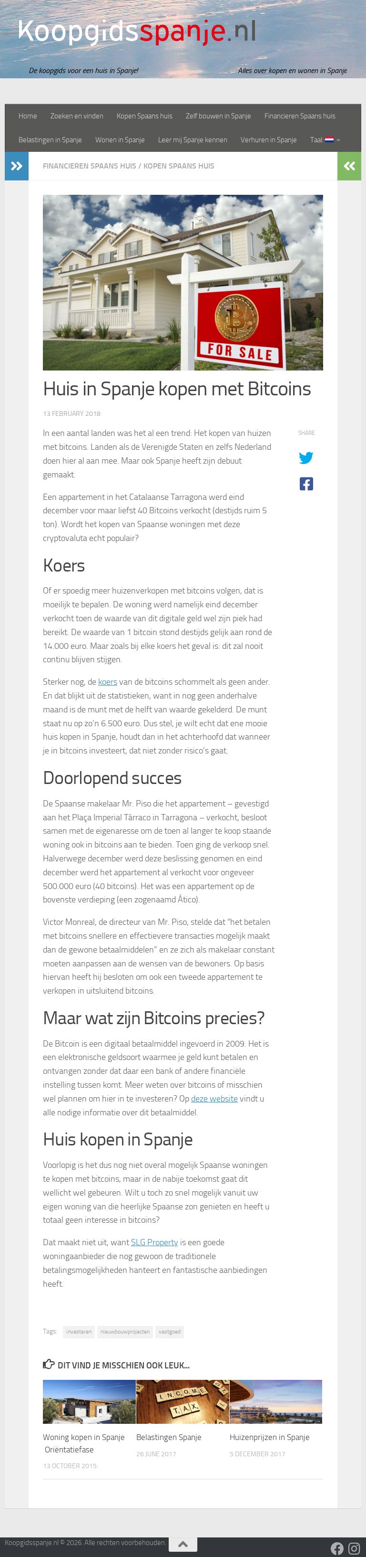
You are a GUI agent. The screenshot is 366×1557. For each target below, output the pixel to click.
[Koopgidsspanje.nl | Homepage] (137, 33)
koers (107, 682)
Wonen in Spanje (120, 140)
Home (28, 116)
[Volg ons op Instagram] (354, 1549)
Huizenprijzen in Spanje (270, 1437)
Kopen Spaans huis (145, 116)
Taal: (317, 140)
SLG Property (154, 1242)
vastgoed (170, 1331)
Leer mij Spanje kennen (192, 140)
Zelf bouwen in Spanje (218, 116)
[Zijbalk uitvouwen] (17, 166)
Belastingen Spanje (169, 1437)
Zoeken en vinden (77, 116)
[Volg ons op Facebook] (337, 1549)
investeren (79, 1331)
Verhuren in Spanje (269, 140)
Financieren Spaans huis (300, 116)
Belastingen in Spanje (50, 140)
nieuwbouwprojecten (125, 1331)
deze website (214, 1098)
